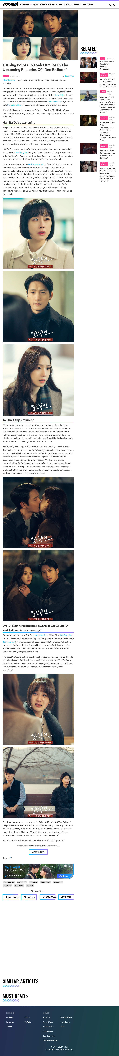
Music (77, 4)
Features (88, 4)
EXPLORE (24, 4)
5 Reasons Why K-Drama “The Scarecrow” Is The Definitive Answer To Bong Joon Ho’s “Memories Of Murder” (107, 104)
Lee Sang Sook (22, 152)
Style (59, 4)
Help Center (65, 1022)
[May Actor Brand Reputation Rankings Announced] (88, 62)
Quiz (35, 4)
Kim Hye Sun (9, 641)
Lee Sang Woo (54, 101)
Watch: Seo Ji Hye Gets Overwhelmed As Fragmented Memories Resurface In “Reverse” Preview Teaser (108, 131)
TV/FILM (68, 4)
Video (43, 4)
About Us (46, 1017)
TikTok (27, 1017)
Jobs (62, 1027)
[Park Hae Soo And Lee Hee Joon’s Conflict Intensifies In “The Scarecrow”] (88, 77)
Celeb (51, 4)
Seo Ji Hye (60, 95)
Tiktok (67, 897)
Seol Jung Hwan (35, 164)
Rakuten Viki (64, 1049)
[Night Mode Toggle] (114, 5)
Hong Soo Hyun (15, 105)
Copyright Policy (49, 1036)
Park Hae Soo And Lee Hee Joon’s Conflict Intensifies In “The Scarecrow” (108, 83)
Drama (6, 76)
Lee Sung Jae (66, 635)
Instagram (50, 897)
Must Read (14, 995)
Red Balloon (9, 80)
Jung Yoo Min (40, 635)
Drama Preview (103, 74)
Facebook (13, 897)
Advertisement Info (50, 1041)
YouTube (28, 1022)
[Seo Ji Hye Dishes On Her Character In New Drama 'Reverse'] (88, 148)
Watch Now (38, 852)
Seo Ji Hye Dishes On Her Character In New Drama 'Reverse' (107, 154)
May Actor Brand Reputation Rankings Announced (107, 65)
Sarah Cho (69, 76)
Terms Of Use (48, 1022)
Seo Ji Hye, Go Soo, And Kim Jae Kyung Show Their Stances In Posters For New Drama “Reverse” (108, 174)
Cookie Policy (48, 1031)
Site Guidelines (66, 1017)
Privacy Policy (48, 1027)
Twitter (30, 897)
